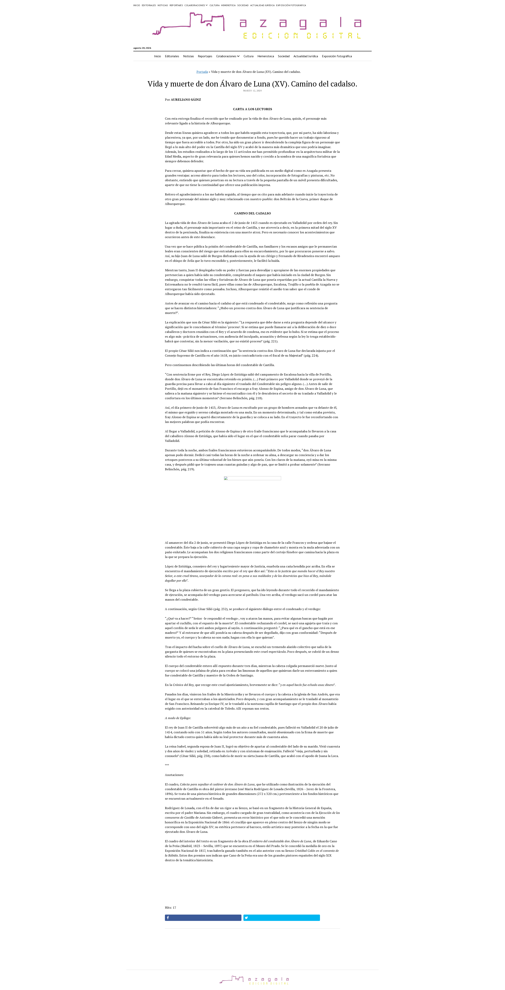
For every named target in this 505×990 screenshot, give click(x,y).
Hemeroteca (228, 5)
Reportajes (176, 5)
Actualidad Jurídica (262, 5)
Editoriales (149, 5)
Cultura (214, 5)
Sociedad (243, 5)
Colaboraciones (194, 5)
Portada (202, 72)
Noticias (163, 5)
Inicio (136, 5)
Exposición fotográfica (291, 5)
